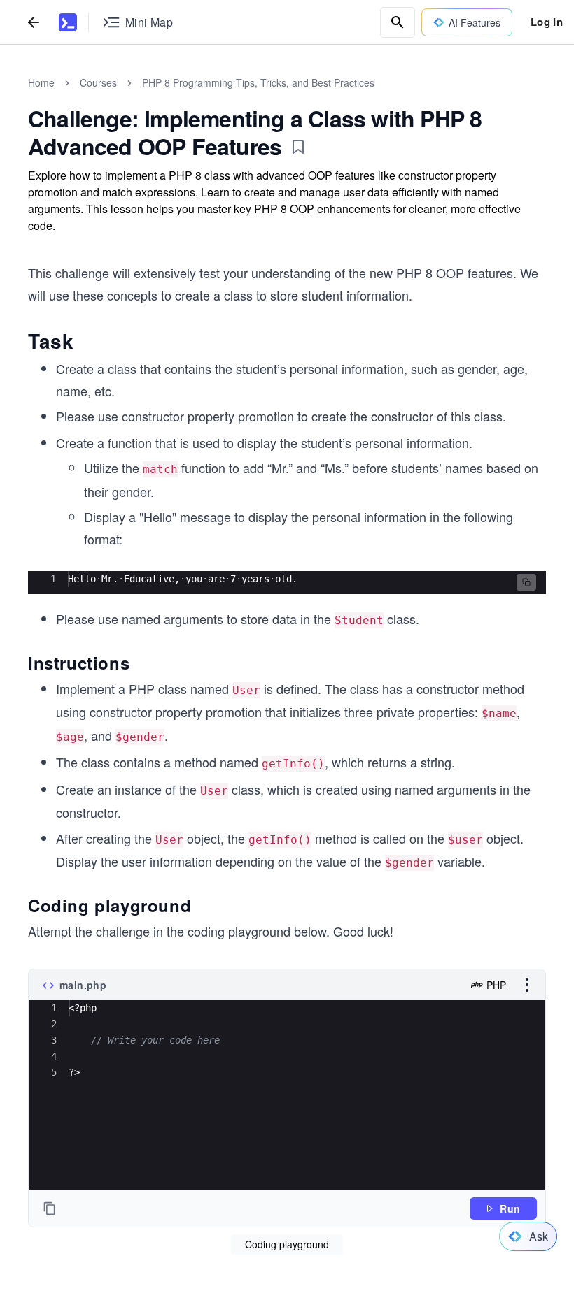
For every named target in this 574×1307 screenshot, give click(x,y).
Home (41, 82)
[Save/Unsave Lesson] (298, 147)
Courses (98, 82)
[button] (526, 582)
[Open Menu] (527, 984)
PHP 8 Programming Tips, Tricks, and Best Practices (258, 82)
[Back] (33, 22)
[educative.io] (68, 22)
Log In (547, 21)
